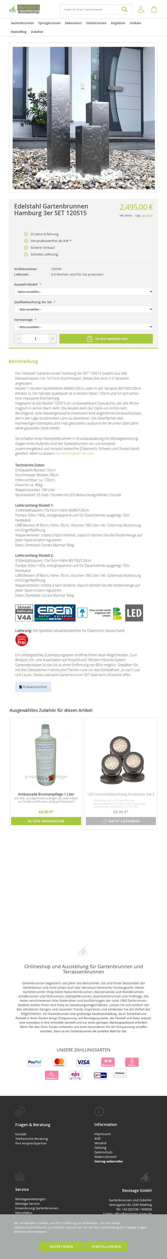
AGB (97, 1138)
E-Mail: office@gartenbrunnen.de (127, 1214)
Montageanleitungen (30, 1199)
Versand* (147, 215)
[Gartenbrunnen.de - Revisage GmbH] (24, 9)
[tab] (44, 1126)
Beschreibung (23, 361)
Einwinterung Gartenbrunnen (36, 1208)
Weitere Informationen (30, 1232)
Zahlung (100, 1148)
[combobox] (96, 9)
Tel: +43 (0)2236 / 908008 (134, 1209)
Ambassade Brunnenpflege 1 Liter (46, 794)
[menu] (83, 27)
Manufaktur (23, 1213)
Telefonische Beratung (31, 1139)
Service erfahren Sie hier (75, 453)
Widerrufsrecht (105, 1157)
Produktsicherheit (34, 687)
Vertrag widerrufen (108, 1161)
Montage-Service (27, 1203)
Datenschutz (103, 1152)
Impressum (102, 1134)
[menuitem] (22, 23)
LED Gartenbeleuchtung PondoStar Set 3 (120, 794)
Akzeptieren (61, 1246)
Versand (100, 1143)
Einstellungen (106, 1246)
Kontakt (20, 1134)
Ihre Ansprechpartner (31, 1143)
